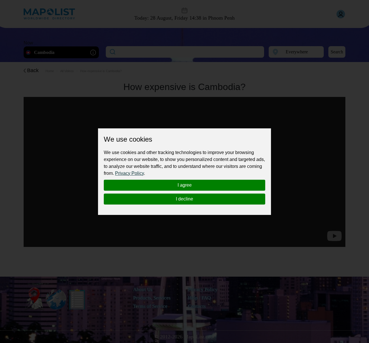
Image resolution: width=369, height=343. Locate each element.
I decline (184, 198)
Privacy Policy (129, 173)
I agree (185, 185)
